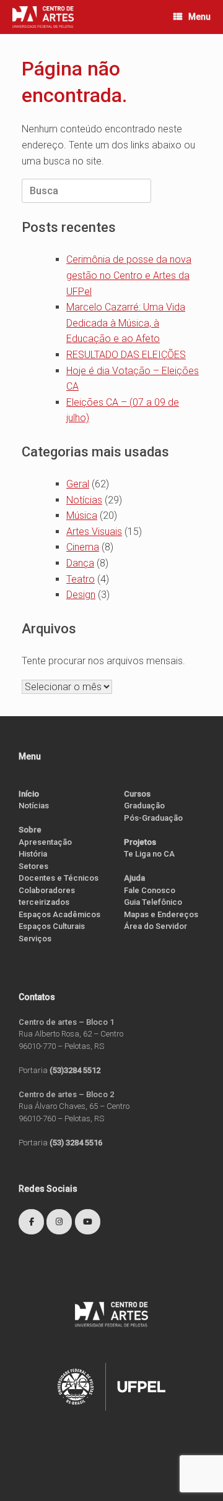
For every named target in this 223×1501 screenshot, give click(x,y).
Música (81, 515)
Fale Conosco (149, 890)
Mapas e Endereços (161, 914)
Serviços (35, 938)
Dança (80, 563)
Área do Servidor (155, 926)
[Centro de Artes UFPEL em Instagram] (59, 1221)
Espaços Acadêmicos (59, 914)
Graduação (144, 805)
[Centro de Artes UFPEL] (43, 17)
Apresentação (45, 842)
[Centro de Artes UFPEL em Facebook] (31, 1221)
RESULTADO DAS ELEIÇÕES (126, 355)
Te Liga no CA (149, 853)
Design (80, 595)
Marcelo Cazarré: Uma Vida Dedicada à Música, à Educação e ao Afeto (125, 322)
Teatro (80, 579)
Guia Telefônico (153, 902)
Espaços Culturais (52, 926)
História (33, 853)
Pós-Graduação (153, 818)
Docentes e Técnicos (58, 878)
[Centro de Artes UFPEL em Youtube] (87, 1221)
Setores (33, 866)
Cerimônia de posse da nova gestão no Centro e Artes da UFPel (128, 275)
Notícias (84, 500)
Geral (77, 484)
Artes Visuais (94, 531)
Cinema (82, 547)
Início (29, 793)
